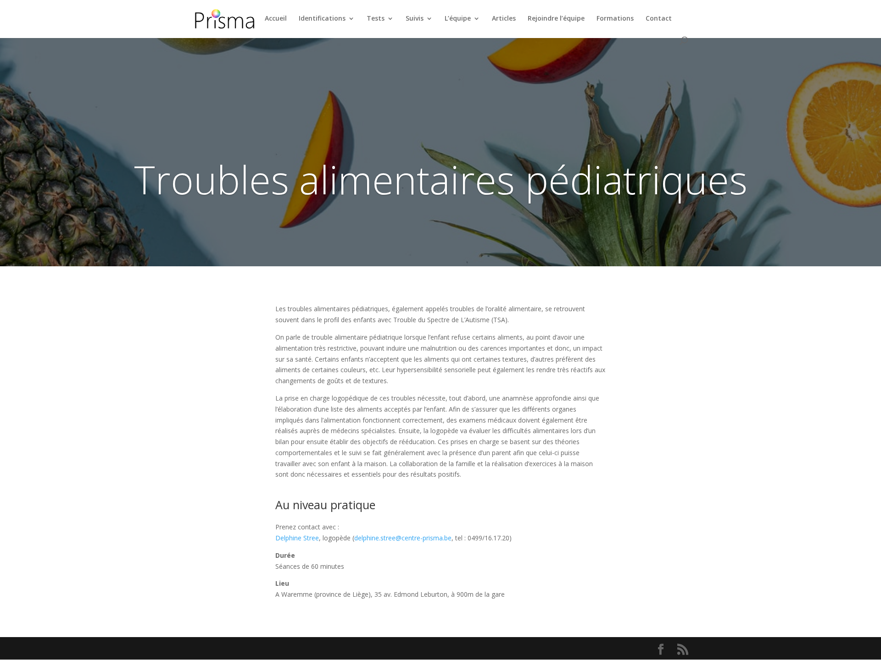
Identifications (322, 18)
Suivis (415, 18)
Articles (504, 18)
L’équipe (458, 18)
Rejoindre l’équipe (556, 18)
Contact (659, 18)
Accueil (276, 18)
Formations (615, 18)
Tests (376, 18)
